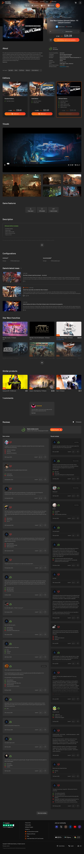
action (16, 70)
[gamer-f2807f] (55, 545)
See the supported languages (66, 54)
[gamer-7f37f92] (7, 644)
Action (67, 63)
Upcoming (42, 1)
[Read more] (66, 686)
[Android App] (68, 837)
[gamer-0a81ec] (55, 575)
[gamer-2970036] (55, 785)
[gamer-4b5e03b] (7, 577)
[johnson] (7, 442)
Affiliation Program (29, 827)
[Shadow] (7, 466)
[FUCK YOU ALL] (7, 560)
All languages (78, 422)
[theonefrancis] (7, 666)
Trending (30, 1)
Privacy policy (28, 825)
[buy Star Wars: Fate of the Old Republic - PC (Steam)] (42, 329)
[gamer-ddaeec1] (55, 592)
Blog (47, 1)
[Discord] (56, 827)
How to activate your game (65, 56)
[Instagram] (66, 827)
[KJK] (7, 507)
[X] (61, 827)
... (40, 70)
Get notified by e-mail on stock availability (66, 40)
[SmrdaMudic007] (7, 604)
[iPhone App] (58, 837)
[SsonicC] (55, 731)
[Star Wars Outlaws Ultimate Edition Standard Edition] (15, 96)
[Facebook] (70, 827)
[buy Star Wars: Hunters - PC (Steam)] (15, 329)
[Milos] (55, 488)
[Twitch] (79, 827)
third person (21, 70)
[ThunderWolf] (55, 708)
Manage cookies (6, 846)
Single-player (62, 63)
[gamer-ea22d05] (55, 765)
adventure (28, 70)
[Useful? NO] (45, 457)
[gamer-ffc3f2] (7, 699)
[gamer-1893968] (55, 673)
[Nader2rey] (7, 534)
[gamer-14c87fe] (55, 653)
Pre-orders (35, 1)
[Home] (6, 2)
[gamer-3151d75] (7, 739)
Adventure (71, 63)
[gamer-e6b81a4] (55, 442)
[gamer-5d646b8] (7, 489)
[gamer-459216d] (7, 756)
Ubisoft (61, 60)
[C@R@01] (33, 406)
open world (11, 70)
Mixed (61, 65)
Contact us (27, 829)
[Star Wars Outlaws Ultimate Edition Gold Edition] (42, 96)
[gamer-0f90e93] (7, 621)
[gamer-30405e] (7, 722)
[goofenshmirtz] (55, 461)
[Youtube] (75, 827)
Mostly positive (63, 66)
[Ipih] (55, 505)
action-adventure (35, 70)
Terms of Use (28, 822)
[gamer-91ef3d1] (55, 528)
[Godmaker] (55, 627)
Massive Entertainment (64, 57)
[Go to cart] (75, 2)
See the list (62, 52)
